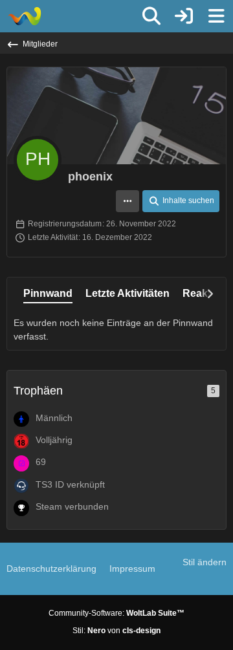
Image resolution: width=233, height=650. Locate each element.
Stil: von (116, 630)
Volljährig (54, 440)
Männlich (54, 418)
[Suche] (151, 16)
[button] (127, 201)
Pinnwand (47, 293)
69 (41, 462)
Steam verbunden (72, 506)
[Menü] (216, 16)
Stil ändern (205, 562)
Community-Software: (116, 613)
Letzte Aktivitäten (127, 293)
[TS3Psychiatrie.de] (24, 16)
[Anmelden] (184, 16)
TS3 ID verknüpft (70, 484)
